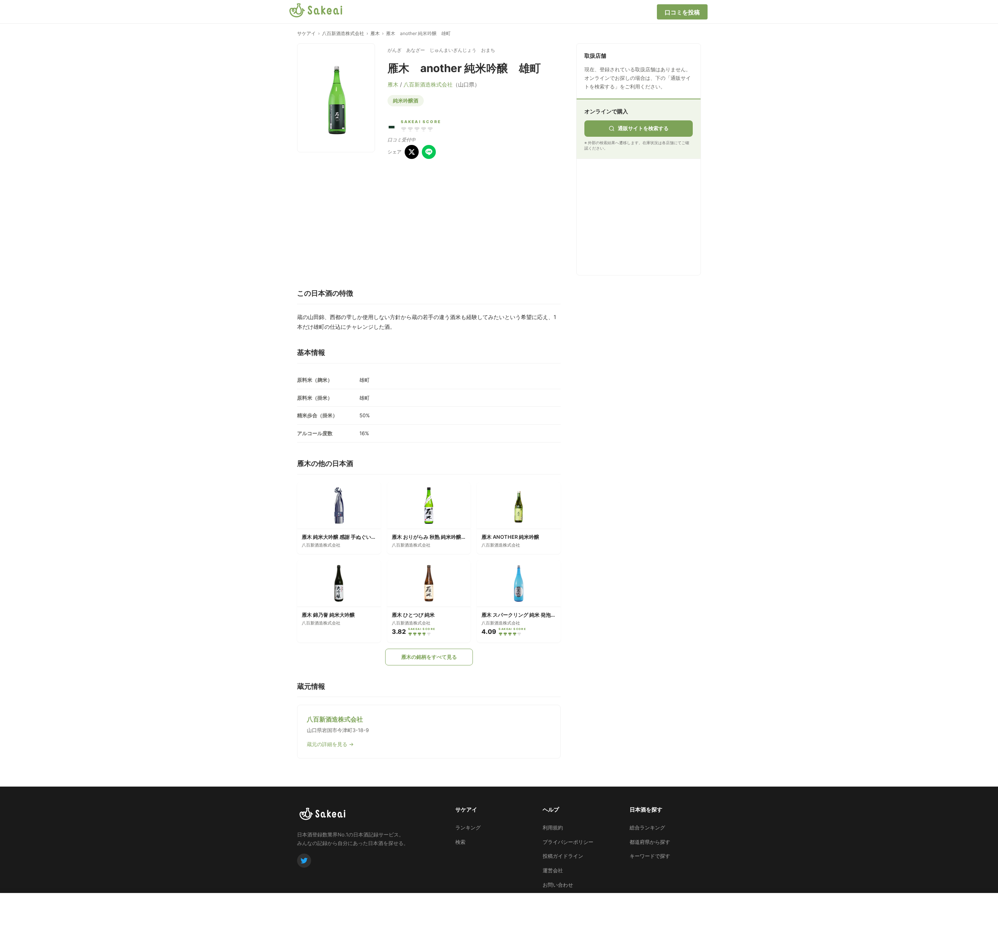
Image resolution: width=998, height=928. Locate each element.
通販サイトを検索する (643, 128)
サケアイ (306, 33)
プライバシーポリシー (568, 842)
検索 (460, 842)
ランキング (468, 827)
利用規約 (553, 827)
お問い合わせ (558, 885)
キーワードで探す (650, 856)
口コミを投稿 (682, 12)
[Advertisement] (642, 215)
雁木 (375, 33)
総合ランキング (647, 827)
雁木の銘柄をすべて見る (429, 657)
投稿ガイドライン (563, 856)
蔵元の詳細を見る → (330, 744)
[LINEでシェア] (429, 152)
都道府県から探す (650, 842)
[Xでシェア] (412, 152)
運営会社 (553, 870)
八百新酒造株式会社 (343, 33)
